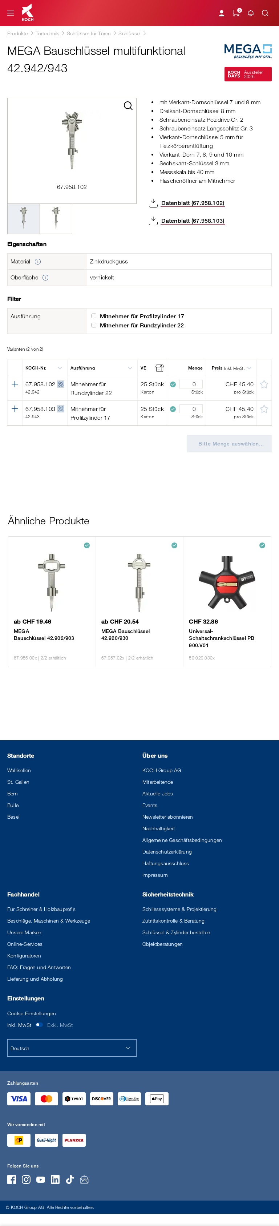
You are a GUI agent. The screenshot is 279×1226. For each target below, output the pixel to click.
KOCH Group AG (161, 770)
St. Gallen (18, 782)
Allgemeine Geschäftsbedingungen (182, 840)
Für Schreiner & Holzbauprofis (41, 909)
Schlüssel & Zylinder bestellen (176, 932)
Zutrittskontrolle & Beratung (173, 921)
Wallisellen (19, 770)
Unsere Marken (24, 932)
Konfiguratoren (24, 955)
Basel (13, 817)
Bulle (13, 805)
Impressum (155, 875)
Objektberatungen (162, 944)
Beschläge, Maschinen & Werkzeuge (48, 921)
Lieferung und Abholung (35, 979)
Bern (12, 793)
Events (149, 805)
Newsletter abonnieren (167, 817)
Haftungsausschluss (165, 863)
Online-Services (25, 944)
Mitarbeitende (157, 782)
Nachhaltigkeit (158, 828)
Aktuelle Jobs (157, 793)
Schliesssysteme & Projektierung (179, 909)
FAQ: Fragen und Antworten (39, 967)
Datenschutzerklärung (167, 851)
